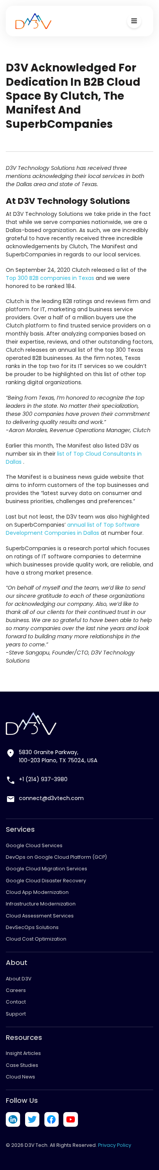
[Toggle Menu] (134, 21)
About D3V (18, 978)
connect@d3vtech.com (51, 798)
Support (16, 1014)
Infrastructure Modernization (41, 903)
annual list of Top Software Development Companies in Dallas (73, 529)
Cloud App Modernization (37, 892)
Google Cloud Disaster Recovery (46, 880)
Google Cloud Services (34, 845)
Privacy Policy (114, 1145)
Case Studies (22, 1065)
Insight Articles (23, 1053)
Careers (16, 990)
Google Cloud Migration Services (46, 868)
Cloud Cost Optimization (36, 939)
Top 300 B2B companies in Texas (50, 278)
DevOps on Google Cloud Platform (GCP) (56, 857)
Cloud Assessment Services (40, 915)
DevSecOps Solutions (32, 927)
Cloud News (20, 1076)
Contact (16, 1002)
